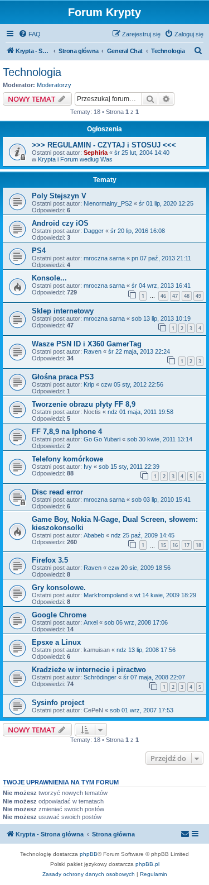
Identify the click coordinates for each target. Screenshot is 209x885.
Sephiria (96, 152)
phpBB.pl (147, 864)
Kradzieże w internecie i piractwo (89, 669)
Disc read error (57, 492)
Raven (92, 351)
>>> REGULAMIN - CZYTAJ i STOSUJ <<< (104, 145)
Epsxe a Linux (56, 642)
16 (175, 545)
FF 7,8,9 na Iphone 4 (67, 431)
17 (186, 545)
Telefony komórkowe (67, 459)
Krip (89, 384)
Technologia (32, 72)
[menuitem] (29, 34)
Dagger (94, 230)
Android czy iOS (60, 223)
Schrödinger (100, 677)
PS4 (39, 250)
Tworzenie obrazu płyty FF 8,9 (83, 404)
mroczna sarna (104, 258)
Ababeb (94, 535)
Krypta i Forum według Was (75, 159)
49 (198, 295)
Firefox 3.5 (50, 560)
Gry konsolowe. (59, 587)
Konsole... (49, 278)
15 (163, 545)
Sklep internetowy (63, 311)
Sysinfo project (58, 702)
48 (186, 295)
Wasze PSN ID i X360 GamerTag (87, 344)
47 (175, 295)
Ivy (88, 466)
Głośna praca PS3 (63, 377)
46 (163, 295)
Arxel (91, 622)
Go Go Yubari (102, 439)
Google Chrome (59, 615)
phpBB (89, 854)
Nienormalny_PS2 (108, 203)
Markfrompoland (106, 595)
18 (198, 545)
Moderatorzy (54, 85)
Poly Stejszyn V (59, 196)
